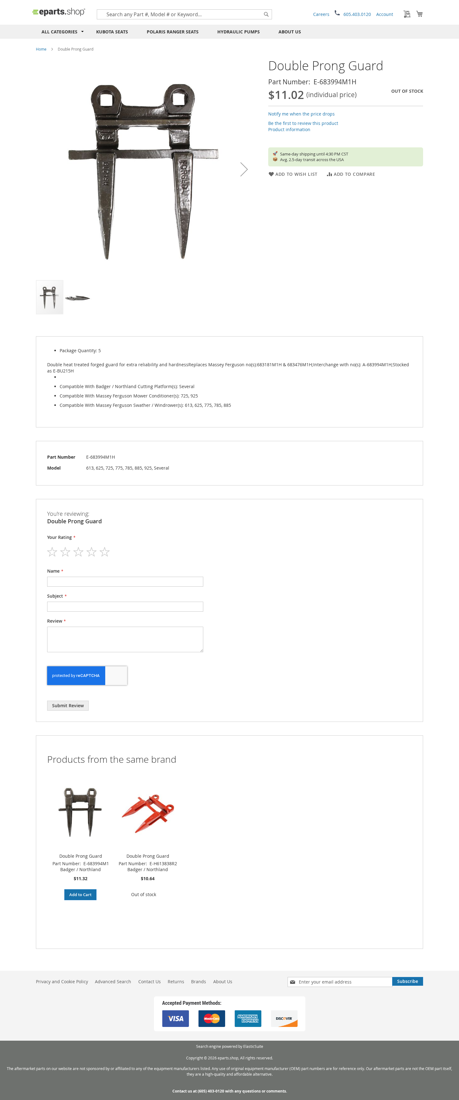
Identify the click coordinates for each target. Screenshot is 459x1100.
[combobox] (184, 14)
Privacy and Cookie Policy (62, 981)
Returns (176, 981)
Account (384, 14)
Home (41, 49)
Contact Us (149, 981)
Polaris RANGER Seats (173, 32)
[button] (244, 169)
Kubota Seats (112, 32)
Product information (289, 129)
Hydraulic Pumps (238, 32)
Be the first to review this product (303, 123)
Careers (321, 14)
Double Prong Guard (80, 856)
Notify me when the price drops (301, 114)
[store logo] (58, 12)
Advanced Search (113, 981)
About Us (290, 32)
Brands (198, 981)
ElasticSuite (253, 1046)
